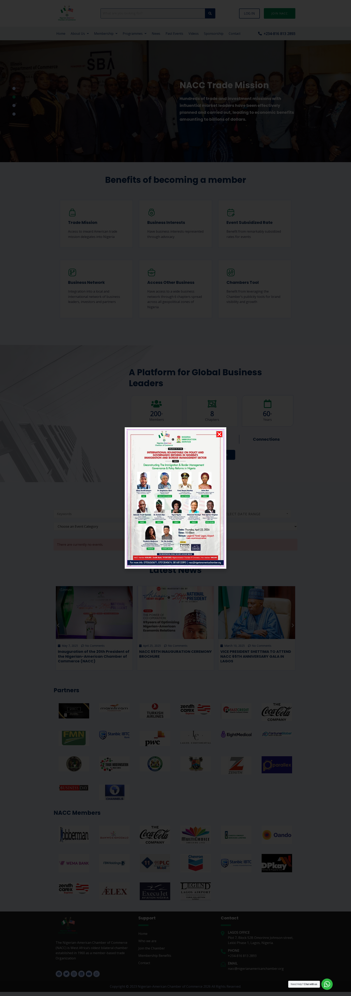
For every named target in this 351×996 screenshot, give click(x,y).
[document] (175, 498)
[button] (219, 434)
